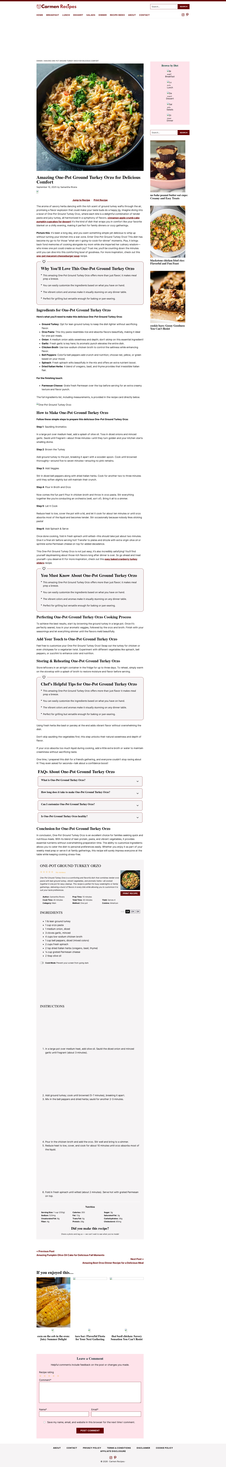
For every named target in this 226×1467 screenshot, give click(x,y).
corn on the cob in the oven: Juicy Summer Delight (53, 1337)
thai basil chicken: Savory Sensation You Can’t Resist (127, 1337)
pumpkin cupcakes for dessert (53, 221)
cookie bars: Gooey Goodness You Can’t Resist (167, 327)
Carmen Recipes (117, 1461)
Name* (43, 1409)
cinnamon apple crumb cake (124, 217)
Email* (94, 1409)
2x (132, 911)
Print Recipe (101, 200)
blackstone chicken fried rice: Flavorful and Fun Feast (167, 261)
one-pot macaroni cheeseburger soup (58, 256)
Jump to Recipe (81, 200)
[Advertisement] (113, 38)
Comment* (45, 1380)
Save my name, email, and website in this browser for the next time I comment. (91, 1422)
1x (127, 911)
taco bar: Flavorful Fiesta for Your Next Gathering (90, 1337)
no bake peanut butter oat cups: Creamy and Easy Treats (169, 196)
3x (137, 911)
